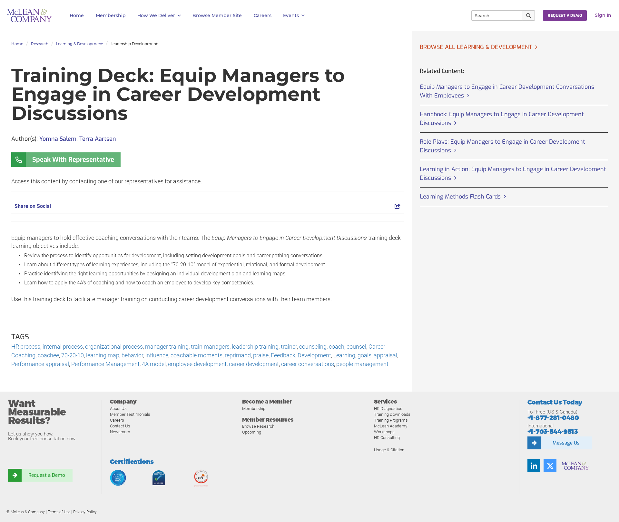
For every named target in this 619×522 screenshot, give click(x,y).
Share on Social (33, 206)
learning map (102, 355)
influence (156, 355)
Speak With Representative (73, 159)
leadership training (255, 346)
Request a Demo (46, 475)
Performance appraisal (40, 364)
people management (362, 364)
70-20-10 (72, 355)
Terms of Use (59, 512)
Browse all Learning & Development (476, 47)
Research (39, 43)
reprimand (238, 355)
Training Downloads (392, 414)
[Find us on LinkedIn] (533, 465)
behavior (132, 355)
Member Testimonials (130, 414)
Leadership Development (134, 43)
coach (336, 346)
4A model (154, 364)
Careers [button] (262, 15)
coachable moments (196, 355)
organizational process (114, 346)
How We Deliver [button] (156, 15)
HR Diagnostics (388, 408)
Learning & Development (79, 43)
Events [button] (291, 15)
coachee (48, 355)
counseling (313, 346)
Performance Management (105, 364)
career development (254, 364)
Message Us (566, 443)
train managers (210, 346)
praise (261, 355)
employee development (197, 364)
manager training (167, 346)
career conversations (307, 364)
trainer (289, 346)
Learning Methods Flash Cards (460, 196)
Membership (111, 15)
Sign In (603, 15)
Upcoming (251, 432)
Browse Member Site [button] (217, 15)
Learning (344, 355)
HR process (25, 346)
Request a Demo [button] (565, 15)
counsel (356, 346)
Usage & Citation (389, 449)
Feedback (283, 355)
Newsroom (120, 431)
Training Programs (391, 420)
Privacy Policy (85, 512)
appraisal (385, 355)
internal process (63, 346)
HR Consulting (387, 437)
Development (314, 355)
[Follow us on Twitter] (550, 465)
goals (364, 355)
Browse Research (258, 426)
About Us (118, 408)
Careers (117, 420)
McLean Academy (390, 426)
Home (77, 15)
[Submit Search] (529, 15)
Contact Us (120, 426)
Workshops (384, 431)
